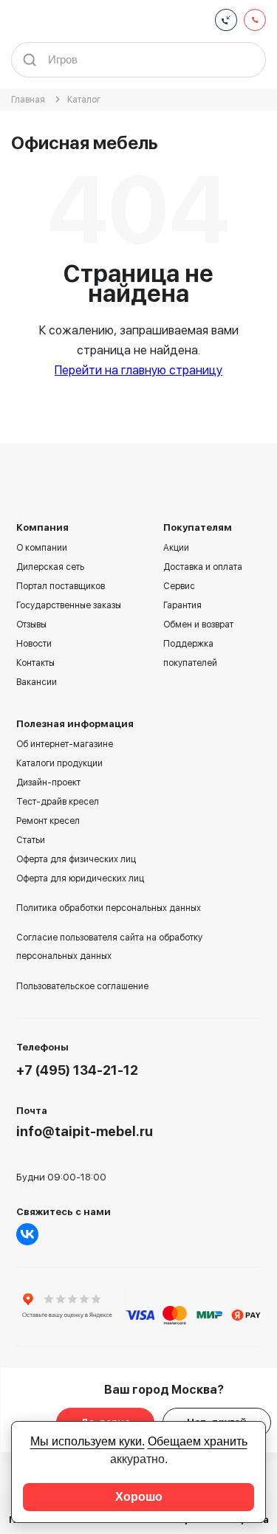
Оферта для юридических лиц (80, 878)
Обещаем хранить (197, 1441)
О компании (41, 548)
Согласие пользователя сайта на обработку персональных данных (109, 946)
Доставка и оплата (202, 567)
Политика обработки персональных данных (108, 908)
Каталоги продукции (59, 763)
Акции (176, 548)
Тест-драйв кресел (57, 802)
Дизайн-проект (48, 782)
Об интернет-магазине (64, 744)
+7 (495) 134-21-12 (77, 1070)
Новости (34, 644)
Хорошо (139, 1496)
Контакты (35, 663)
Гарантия (182, 605)
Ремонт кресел (48, 821)
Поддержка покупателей (190, 653)
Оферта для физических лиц (76, 859)
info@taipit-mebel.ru (84, 1131)
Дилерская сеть (50, 567)
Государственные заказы (68, 605)
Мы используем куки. (87, 1441)
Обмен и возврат (198, 624)
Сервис (179, 586)
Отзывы (31, 624)
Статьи (30, 840)
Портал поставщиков (60, 586)
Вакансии (36, 682)
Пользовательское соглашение (82, 986)
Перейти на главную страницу (138, 370)
